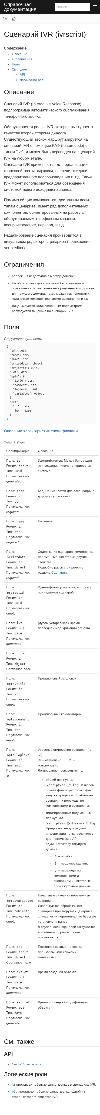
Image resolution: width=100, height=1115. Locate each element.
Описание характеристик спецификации (41, 431)
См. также (19, 69)
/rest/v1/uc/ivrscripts (26, 1064)
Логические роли (32, 80)
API (22, 74)
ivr (13, 1084)
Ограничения (22, 59)
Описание (19, 54)
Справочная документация (20, 7)
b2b (14, 1091)
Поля (16, 64)
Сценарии (59, 572)
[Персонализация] (8, 15)
